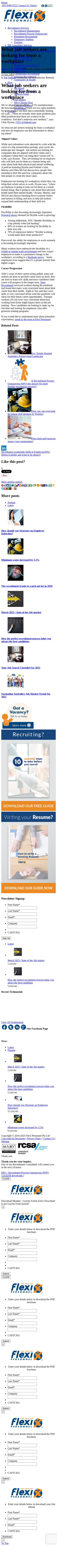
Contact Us (49, 1138)
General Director (14, 1013)
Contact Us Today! (27, 5)
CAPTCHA (14, 932)
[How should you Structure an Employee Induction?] (15, 524)
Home (4, 2)
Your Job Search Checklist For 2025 (20, 667)
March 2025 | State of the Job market (21, 612)
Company (12, 923)
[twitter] (48, 485)
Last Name (14, 911)
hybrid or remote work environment (19, 251)
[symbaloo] (2, 489)
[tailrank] (43, 485)
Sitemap (5, 1141)
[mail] (12, 489)
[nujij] (2, 485)
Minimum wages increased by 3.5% (20, 560)
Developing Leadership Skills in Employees (23, 452)
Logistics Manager (15, 1070)
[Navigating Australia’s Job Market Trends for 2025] (15, 687)
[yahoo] (25, 485)
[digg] (7, 485)
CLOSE (6, 1179)
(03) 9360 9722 (9, 5)
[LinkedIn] (28, 448)
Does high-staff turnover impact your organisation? (32, 440)
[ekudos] (5, 485)
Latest (11, 505)
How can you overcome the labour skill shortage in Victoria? (31, 412)
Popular (11, 502)
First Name (14, 904)
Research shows (9, 215)
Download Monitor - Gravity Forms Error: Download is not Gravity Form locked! (28, 1202)
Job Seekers (15, 69)
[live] (40, 485)
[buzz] (7, 489)
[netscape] (22, 485)
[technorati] (15, 485)
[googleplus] (15, 489)
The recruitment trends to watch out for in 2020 (26, 586)
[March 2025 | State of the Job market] (15, 606)
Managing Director (15, 1043)
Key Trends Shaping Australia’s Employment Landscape (30, 355)
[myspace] (10, 489)
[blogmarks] (35, 485)
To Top (5, 1543)
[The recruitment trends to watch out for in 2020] (15, 579)
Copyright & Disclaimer (13, 1138)
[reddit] (33, 485)
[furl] (20, 485)
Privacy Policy (34, 1138)
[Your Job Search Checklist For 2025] (15, 661)
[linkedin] (10, 485)
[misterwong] (5, 489)
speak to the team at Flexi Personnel (33, 319)
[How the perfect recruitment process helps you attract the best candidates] (15, 632)
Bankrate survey (36, 257)
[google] (27, 485)
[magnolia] (38, 485)
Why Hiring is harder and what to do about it (25, 453)
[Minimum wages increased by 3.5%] (15, 553)
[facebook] (45, 485)
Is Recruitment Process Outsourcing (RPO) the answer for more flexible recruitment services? (31, 383)
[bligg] (53, 485)
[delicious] (17, 485)
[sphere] (12, 485)
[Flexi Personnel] (24, 22)
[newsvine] (30, 485)
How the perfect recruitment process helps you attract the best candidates (26, 640)
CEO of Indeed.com (26, 122)
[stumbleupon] (50, 485)
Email (11, 917)
